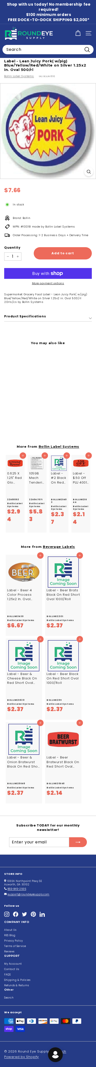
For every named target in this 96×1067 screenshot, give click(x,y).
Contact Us (11, 969)
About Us (10, 930)
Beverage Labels (59, 547)
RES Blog (9, 935)
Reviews (9, 951)
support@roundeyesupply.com (28, 894)
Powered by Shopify (21, 1056)
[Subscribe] (78, 842)
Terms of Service (15, 946)
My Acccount (13, 964)
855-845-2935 (17, 889)
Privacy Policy (13, 941)
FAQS (7, 974)
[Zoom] (88, 171)
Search (9, 997)
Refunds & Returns (16, 985)
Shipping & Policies (17, 980)
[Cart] (78, 33)
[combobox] (48, 49)
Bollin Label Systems (19, 76)
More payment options (48, 283)
